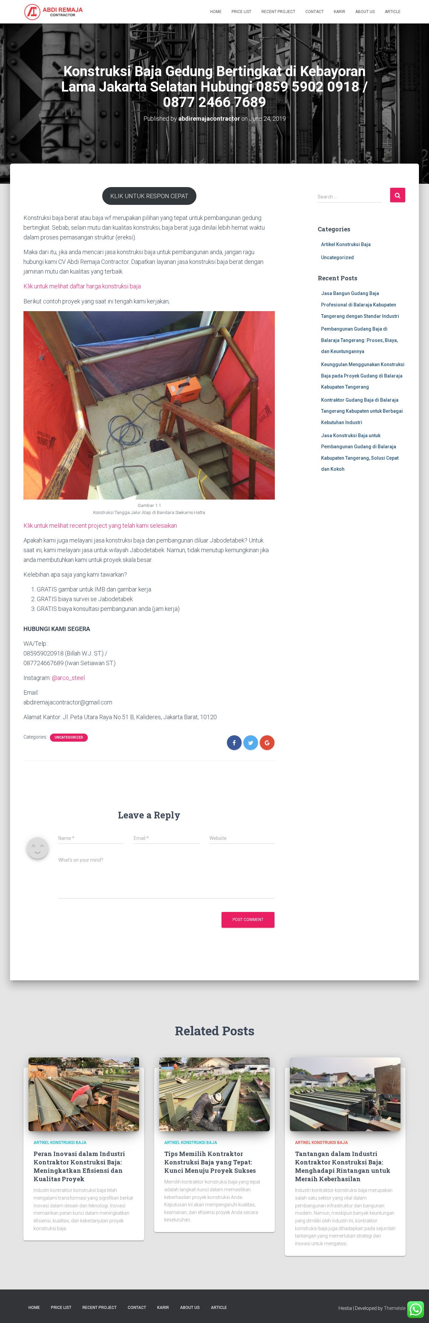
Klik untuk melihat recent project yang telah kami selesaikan (100, 525)
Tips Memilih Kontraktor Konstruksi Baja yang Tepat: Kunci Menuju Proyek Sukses (210, 1162)
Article (393, 11)
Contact (314, 11)
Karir (339, 11)
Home (216, 11)
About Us (365, 11)
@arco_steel (68, 677)
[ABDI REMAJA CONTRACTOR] (53, 11)
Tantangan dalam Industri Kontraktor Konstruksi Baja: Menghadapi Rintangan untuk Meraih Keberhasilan (342, 1166)
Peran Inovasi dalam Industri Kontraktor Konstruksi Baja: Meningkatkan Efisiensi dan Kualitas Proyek (79, 1166)
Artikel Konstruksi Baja (346, 244)
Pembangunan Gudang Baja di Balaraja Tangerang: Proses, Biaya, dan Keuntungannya (359, 340)
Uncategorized (69, 737)
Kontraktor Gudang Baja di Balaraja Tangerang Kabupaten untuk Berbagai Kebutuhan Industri (362, 411)
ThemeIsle (395, 1308)
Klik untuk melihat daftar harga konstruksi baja (82, 286)
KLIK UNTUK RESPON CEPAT (149, 195)
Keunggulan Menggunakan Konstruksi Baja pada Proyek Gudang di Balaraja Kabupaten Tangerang (363, 376)
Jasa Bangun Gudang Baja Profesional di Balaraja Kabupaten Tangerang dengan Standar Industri (360, 305)
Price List (241, 11)
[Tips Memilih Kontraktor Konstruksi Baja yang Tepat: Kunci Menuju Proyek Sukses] (214, 1094)
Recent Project (278, 11)
